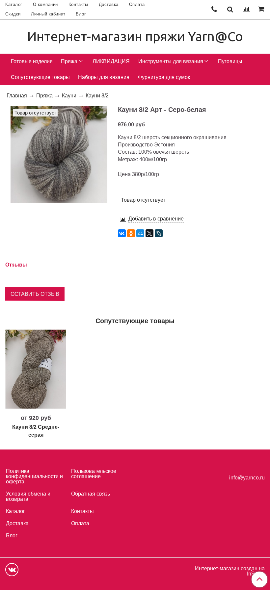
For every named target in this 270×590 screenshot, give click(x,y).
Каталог (13, 4)
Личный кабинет (48, 14)
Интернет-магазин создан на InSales (230, 571)
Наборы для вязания (103, 77)
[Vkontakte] (11, 569)
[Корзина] (262, 9)
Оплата (137, 4)
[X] (149, 233)
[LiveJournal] (159, 233)
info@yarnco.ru (247, 477)
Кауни (69, 95)
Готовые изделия (32, 61)
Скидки (12, 14)
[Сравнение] (246, 9)
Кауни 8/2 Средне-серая (35, 431)
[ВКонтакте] (122, 233)
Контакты (78, 4)
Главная (17, 95)
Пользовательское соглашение (93, 473)
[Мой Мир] (140, 233)
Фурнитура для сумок (164, 77)
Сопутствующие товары (40, 77)
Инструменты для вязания (170, 61)
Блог (81, 14)
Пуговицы (230, 61)
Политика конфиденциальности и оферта (34, 476)
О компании (45, 4)
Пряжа (69, 61)
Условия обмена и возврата (28, 496)
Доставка (109, 4)
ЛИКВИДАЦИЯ (111, 61)
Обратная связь (90, 494)
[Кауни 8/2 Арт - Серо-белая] (59, 154)
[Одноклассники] (131, 233)
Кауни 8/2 (97, 95)
